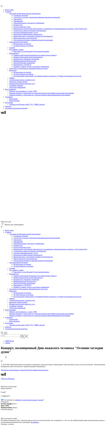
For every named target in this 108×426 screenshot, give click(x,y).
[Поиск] (2, 333)
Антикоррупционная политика (16, 108)
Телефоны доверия (16, 85)
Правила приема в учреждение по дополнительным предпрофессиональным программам (41, 93)
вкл (12, 407)
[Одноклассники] (5, 113)
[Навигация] (5, 333)
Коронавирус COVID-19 (22, 65)
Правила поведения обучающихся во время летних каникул (35, 55)
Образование (18, 21)
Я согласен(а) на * (23, 400)
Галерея (12, 48)
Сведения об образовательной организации (25, 13)
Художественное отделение (23, 46)
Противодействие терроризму (24, 63)
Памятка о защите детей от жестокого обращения (31, 66)
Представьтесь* (6, 388)
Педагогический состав (22, 27)
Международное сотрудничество (25, 38)
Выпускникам (14, 101)
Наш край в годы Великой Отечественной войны (31, 51)
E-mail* (3, 392)
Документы (18, 19)
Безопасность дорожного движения (26, 59)
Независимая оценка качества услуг (22, 84)
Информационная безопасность (25, 61)
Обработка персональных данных (13, 370)
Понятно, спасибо (7, 424)
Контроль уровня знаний (18, 82)
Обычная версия (7, 409)
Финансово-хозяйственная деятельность (28, 34)
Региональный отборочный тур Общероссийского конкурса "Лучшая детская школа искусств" (48, 76)
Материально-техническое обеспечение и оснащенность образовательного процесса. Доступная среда (50, 29)
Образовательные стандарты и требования (29, 23)
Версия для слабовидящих (14, 225)
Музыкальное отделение (22, 44)
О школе (8, 12)
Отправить (5, 402)
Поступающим (10, 89)
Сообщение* (5, 396)
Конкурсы (13, 70)
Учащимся (9, 97)
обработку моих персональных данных (29, 400)
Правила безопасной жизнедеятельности (28, 57)
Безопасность (14, 53)
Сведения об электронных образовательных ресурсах (28, 68)
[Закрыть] (54, 3)
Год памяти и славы (16, 49)
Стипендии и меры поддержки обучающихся (30, 30)
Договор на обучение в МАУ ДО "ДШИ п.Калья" (27, 104)
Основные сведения (21, 15)
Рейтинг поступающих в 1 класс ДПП (23, 91)
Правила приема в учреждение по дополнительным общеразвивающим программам (39, 95)
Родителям (9, 102)
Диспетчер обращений (17, 87)
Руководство (18, 25)
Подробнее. (35, 422)
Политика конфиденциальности (36, 370)
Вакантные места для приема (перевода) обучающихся (33, 36)
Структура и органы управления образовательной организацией (37, 17)
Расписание (13, 99)
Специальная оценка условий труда (22, 80)
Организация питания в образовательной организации (33, 40)
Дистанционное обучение (18, 42)
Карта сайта (9, 10)
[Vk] (2, 113)
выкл (15, 407)
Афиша (11, 78)
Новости (8, 106)
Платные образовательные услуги (26, 32)
